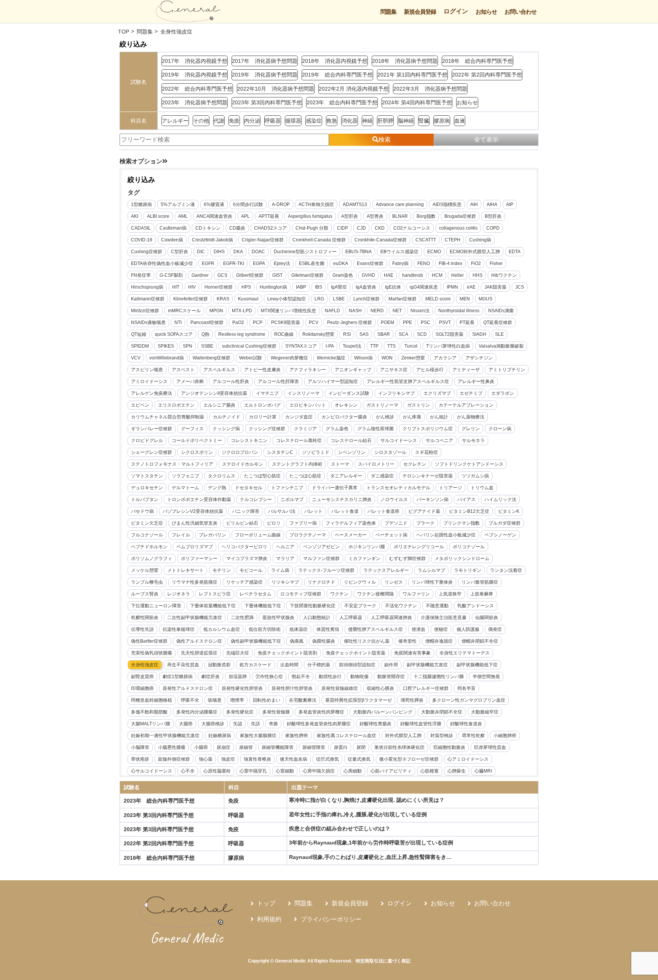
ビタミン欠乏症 (147, 523)
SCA (403, 334)
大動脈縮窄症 (484, 712)
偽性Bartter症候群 (149, 641)
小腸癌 (201, 747)
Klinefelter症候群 (190, 299)
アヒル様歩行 (430, 369)
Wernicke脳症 (331, 358)
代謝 (219, 121)
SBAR (383, 334)
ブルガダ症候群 (505, 523)
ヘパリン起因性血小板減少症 (446, 535)
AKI (134, 216)
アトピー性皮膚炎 (262, 369)
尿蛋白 (341, 747)
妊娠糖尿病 (219, 735)
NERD (377, 310)
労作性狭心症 (269, 676)
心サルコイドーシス (151, 771)
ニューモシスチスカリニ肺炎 (342, 499)
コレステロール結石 (351, 440)
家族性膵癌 (296, 735)
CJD (361, 228)
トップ (266, 903)
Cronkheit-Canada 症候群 (319, 240)
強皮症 (228, 759)
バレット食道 (345, 511)
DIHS (219, 251)
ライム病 (280, 570)
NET (397, 310)
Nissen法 (420, 310)
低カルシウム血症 (221, 629)
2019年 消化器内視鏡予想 (194, 75)
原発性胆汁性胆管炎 (292, 688)
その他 (201, 121)
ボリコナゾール (469, 546)
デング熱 (217, 487)
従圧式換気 (327, 759)
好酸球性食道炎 (466, 723)
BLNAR (400, 216)
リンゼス (394, 582)
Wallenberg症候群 (211, 358)
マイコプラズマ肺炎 (246, 558)
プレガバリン (212, 535)
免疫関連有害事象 (412, 653)
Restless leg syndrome (241, 334)
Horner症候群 (218, 287)
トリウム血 (482, 487)
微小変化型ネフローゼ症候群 (409, 759)
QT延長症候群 (497, 322)
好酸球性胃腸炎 (375, 723)
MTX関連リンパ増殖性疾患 (288, 310)
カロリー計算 (262, 417)
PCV (313, 322)
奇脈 (273, 723)
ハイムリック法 (500, 499)
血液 (459, 121)
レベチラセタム (256, 594)
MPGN (216, 310)
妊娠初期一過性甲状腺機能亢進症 (165, 735)
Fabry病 (400, 263)
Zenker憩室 (413, 358)
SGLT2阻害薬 (449, 334)
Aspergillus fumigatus (310, 216)
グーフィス (192, 428)
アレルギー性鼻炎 (476, 381)
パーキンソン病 (433, 499)
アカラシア (445, 358)
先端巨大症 (237, 653)
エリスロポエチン (176, 405)
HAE (388, 275)
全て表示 (486, 139)
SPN (187, 346)
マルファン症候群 (321, 558)
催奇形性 (407, 641)
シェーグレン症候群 (151, 452)
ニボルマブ (292, 499)
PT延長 (467, 322)
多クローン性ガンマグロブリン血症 (468, 700)
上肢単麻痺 (481, 594)
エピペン (140, 405)
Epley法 (282, 263)
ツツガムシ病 (475, 476)
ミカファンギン (364, 558)
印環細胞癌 (142, 688)
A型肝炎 (349, 216)
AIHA (492, 204)
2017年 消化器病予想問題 (264, 61)
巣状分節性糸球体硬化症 (399, 747)
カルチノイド (226, 417)
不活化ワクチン (401, 605)
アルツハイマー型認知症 (333, 381)
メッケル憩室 (144, 570)
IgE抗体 (393, 287)
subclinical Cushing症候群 (249, 346)
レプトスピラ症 (215, 594)
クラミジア (305, 428)
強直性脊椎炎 (257, 759)
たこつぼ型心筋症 (262, 476)
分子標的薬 (318, 664)
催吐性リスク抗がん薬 (367, 641)
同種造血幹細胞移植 (151, 700)
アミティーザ (466, 369)
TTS (391, 346)
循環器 (293, 121)
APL (245, 216)
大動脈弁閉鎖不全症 (441, 712)
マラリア (285, 558)
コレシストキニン (249, 440)
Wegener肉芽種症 (289, 358)
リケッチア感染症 (244, 582)
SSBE (207, 346)
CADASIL (141, 228)
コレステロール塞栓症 (299, 440)
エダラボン (502, 393)
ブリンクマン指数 (461, 523)
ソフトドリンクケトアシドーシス (469, 464)
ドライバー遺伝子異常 (335, 487)
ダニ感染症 (382, 476)
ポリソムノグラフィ (151, 558)
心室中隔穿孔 (253, 771)
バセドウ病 (142, 511)
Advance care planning (400, 204)
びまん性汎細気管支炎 (194, 523)
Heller (457, 275)
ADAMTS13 (355, 204)
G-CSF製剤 (171, 275)
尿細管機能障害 (278, 747)
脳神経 (406, 121)
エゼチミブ (471, 393)
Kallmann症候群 (147, 299)
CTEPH (452, 240)
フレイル (181, 535)
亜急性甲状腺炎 (278, 617)
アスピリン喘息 (147, 369)
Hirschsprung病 (147, 287)
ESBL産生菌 (311, 263)
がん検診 (385, 417)
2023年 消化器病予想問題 (194, 102)
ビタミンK (508, 511)
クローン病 (500, 428)
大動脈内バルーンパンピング (382, 712)
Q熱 (205, 334)
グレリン (471, 428)
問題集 (388, 11)
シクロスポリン (197, 452)
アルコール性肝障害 (278, 381)
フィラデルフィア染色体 (351, 523)
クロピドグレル (147, 440)
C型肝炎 (179, 251)
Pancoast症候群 (207, 322)
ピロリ (274, 523)
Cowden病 (172, 240)
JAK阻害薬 (495, 287)
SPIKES (166, 346)
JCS (519, 287)
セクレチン (414, 464)
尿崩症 (223, 747)
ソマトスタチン (147, 476)
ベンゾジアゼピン (321, 546)
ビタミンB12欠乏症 (469, 511)
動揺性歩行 (330, 676)
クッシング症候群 (267, 428)
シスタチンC (280, 452)
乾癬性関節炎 (144, 617)
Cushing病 (480, 240)
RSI (347, 334)
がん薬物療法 (470, 417)
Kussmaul (248, 299)
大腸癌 (186, 723)
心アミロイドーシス (468, 759)
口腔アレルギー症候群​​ (426, 688)
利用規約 (269, 919)
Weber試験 (250, 358)
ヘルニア (285, 546)
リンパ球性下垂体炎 (432, 582)
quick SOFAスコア (174, 334)
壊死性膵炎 (412, 700)
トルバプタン (144, 499)
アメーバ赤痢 (190, 381)
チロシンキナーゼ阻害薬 (427, 476)
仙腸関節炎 (486, 617)
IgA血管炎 (366, 287)
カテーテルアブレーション (466, 405)
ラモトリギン (467, 570)
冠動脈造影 (219, 664)
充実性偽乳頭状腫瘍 (151, 653)
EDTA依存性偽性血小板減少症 (162, 263)
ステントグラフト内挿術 (297, 464)
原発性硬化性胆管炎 (242, 688)
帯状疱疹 (140, 759)
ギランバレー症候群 (151, 428)
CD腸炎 (237, 228)
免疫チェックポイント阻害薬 (355, 653)
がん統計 (439, 417)
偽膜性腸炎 (323, 641)
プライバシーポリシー (330, 919)
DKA (238, 251)
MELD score (438, 299)
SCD (422, 334)
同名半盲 (466, 688)
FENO (423, 263)
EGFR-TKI (233, 263)
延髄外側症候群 (174, 759)
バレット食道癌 (383, 511)
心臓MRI (483, 771)
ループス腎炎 (144, 594)
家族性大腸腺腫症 (258, 735)
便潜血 (418, 629)
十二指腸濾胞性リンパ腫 (439, 676)
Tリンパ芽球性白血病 (448, 346)
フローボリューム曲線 (258, 535)
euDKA (340, 263)
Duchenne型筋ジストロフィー (305, 251)
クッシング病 (226, 428)
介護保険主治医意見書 (443, 617)
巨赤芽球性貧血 (490, 747)
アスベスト (183, 369)
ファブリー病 (303, 523)
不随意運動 (437, 605)
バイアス (466, 499)
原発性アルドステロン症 (188, 688)
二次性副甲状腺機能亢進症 (194, 617)
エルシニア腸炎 (219, 405)
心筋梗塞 (429, 771)
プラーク (425, 523)
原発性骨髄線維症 (339, 688)
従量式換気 (359, 759)
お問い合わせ (521, 11)
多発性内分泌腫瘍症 (196, 712)
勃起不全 (301, 676)
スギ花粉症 (426, 452)
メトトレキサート (185, 570)
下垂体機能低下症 (262, 605)
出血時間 (289, 664)
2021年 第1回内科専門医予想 (412, 75)
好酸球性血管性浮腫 (420, 723)
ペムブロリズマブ (194, 546)
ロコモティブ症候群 (300, 594)
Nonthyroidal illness (458, 310)
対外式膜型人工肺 (403, 735)
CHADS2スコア (270, 228)
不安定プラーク (360, 605)
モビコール (251, 570)
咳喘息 (215, 700)
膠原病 (442, 121)
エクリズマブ (437, 393)
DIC (201, 251)
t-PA (330, 346)
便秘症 (441, 629)
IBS (318, 287)
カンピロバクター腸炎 (344, 417)
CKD (380, 228)
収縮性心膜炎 (380, 688)
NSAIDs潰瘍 (501, 310)
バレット (313, 511)
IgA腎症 (339, 287)
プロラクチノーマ (307, 535)
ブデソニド (396, 523)
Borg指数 (426, 216)
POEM (387, 322)
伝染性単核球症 (179, 629)
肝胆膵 (385, 121)
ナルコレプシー (256, 499)
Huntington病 (273, 287)
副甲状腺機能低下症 (477, 664)
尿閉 (361, 747)
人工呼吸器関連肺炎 (391, 617)
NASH (355, 310)
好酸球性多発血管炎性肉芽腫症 (319, 723)
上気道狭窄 (450, 594)
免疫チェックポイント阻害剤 (287, 653)
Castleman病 (173, 228)
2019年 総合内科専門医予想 (337, 75)
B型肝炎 (493, 216)
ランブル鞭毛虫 (147, 582)
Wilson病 (363, 358)
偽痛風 (296, 641)
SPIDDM (140, 346)
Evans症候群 (370, 263)
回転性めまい (266, 700)
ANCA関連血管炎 (214, 216)
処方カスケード (256, 664)
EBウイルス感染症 (399, 251)
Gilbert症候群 (250, 275)
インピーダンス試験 (348, 393)
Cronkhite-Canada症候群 (381, 240)
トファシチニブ (287, 487)
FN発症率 (141, 275)
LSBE (339, 299)
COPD (493, 228)
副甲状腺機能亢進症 (427, 664)
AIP (509, 204)
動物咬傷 (359, 676)
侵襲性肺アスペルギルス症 (375, 629)
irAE (471, 287)
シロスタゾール (390, 452)
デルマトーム (185, 487)
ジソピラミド (315, 452)
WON (387, 358)
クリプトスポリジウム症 (427, 428)
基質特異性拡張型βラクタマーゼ (358, 700)
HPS (246, 287)
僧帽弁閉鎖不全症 (480, 641)
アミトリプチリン (507, 369)
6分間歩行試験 (248, 204)
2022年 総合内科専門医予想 (197, 89)
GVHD (368, 275)
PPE (407, 322)
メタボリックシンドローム (461, 558)
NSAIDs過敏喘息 (148, 322)
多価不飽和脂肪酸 (149, 712)
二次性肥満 (242, 617)
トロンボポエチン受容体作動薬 (199, 499)
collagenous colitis (458, 228)
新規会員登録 (420, 11)
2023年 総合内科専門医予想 (342, 102)
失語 (255, 723)
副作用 (391, 664)
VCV (136, 358)
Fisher (496, 263)
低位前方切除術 (265, 629)
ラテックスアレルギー (386, 570)
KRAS (223, 299)
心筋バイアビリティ (391, 771)
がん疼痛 (412, 417)
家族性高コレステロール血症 (346, 735)
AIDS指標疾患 (447, 204)
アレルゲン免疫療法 (151, 393)
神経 (367, 121)
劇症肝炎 (210, 676)
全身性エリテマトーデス (464, 653)
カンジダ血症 (299, 417)
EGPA (259, 263)
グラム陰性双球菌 (375, 428)
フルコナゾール (147, 535)
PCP (257, 322)
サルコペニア (439, 440)
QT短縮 (138, 334)
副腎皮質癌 (142, 676)
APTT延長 (269, 216)
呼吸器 (273, 121)
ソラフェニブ (185, 476)
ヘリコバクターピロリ (244, 546)
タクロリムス (221, 476)
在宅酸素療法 (302, 700)
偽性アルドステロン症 (199, 641)
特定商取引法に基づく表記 (383, 961)
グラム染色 (337, 428)
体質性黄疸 (327, 629)
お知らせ (486, 11)
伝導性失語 (142, 629)
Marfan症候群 (402, 299)
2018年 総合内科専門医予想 (477, 61)
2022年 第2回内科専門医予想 (487, 75)
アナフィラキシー (307, 369)
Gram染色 (342, 275)
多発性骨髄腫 (276, 712)
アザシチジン (479, 358)
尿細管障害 (313, 747)
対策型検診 (441, 735)
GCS (222, 275)
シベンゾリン (352, 452)
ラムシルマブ (431, 570)
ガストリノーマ (382, 405)
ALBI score (158, 216)
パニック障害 (245, 511)
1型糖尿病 (141, 204)
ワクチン (339, 594)
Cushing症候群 (146, 251)
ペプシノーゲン (500, 535)
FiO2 (476, 263)
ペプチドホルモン (149, 546)
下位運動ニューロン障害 (156, 605)
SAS (364, 334)
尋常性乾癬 (473, 735)
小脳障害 (140, 747)
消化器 (350, 121)
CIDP (342, 228)
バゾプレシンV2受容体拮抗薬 (193, 511)
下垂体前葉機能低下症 (213, 605)
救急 (331, 121)
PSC (425, 322)
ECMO (434, 251)
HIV (192, 287)
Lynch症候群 (366, 299)
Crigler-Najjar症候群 (263, 240)
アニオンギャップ (353, 369)
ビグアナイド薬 (424, 511)
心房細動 (352, 771)
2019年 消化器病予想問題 (264, 75)
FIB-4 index (450, 263)
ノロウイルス (394, 499)
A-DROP (281, 204)
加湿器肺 (237, 676)
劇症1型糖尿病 (178, 676)
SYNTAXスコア (301, 346)
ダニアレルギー (346, 476)
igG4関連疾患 (424, 287)
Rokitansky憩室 (318, 334)
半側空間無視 (486, 676)
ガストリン (418, 405)
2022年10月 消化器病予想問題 (275, 89)
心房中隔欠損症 (319, 771)
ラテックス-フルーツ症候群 (326, 570)
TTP (374, 346)
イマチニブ (267, 393)
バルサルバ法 (281, 511)
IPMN (452, 287)
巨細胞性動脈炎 (449, 747)
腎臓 (423, 121)
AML (183, 216)
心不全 (188, 771)
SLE (499, 334)
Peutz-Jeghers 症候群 (349, 322)
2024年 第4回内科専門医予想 (417, 102)
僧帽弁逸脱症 (439, 641)
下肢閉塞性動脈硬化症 (312, 605)
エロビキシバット (307, 405)
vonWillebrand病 (166, 358)
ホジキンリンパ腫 (366, 546)
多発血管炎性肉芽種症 (321, 712)
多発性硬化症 (240, 712)
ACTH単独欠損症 (316, 204)
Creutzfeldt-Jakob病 (212, 240)
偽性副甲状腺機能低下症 (256, 641)
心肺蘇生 (456, 771)
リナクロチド (321, 582)
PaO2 (238, 322)
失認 (237, 723)
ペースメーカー (351, 535)
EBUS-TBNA (358, 251)
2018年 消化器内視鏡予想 (334, 61)
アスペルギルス (219, 369)
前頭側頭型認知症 (357, 664)
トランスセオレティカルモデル (398, 487)
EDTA (515, 251)
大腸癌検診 (212, 723)
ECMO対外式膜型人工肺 (475, 251)
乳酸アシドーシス (475, 605)
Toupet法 (352, 346)
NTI (178, 322)
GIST (277, 275)
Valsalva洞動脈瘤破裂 (501, 346)
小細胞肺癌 (505, 735)
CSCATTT (425, 240)
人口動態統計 (317, 617)
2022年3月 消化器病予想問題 (430, 89)
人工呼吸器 (350, 617)
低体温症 (298, 629)
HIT (175, 287)
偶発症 (495, 629)
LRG (319, 299)
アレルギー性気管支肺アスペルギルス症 (408, 381)
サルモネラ (473, 440)
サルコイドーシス (398, 440)
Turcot (410, 346)
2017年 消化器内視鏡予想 (194, 61)
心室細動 (285, 771)
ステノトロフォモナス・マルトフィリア (172, 464)
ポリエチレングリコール (419, 546)
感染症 (314, 121)
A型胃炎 (375, 216)
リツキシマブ (285, 582)
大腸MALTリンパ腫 (150, 723)
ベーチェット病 (391, 535)
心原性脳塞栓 (217, 771)
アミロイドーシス (149, 381)
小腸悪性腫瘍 (171, 747)
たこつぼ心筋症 (305, 476)
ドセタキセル (248, 487)
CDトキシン (207, 228)
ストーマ (340, 464)
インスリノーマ (303, 393)
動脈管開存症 (391, 676)
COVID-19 (141, 240)
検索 (385, 139)
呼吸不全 (190, 700)
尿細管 (246, 747)
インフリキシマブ (396, 393)
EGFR (208, 263)
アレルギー (175, 121)
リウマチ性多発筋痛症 (194, 582)
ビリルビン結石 (242, 523)
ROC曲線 (284, 334)
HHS (477, 275)
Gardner (200, 275)
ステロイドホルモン (242, 464)
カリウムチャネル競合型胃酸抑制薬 (167, 417)
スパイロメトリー (376, 464)
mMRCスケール (184, 310)
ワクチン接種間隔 (375, 594)
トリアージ (450, 487)
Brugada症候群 (460, 216)
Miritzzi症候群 (145, 310)
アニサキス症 (393, 369)
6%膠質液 (214, 204)
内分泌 (252, 121)
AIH (474, 204)
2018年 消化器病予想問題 (405, 61)
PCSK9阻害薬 (285, 322)
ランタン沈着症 (506, 570)
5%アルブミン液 (178, 204)
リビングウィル (360, 582)
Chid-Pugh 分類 (311, 228)
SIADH (479, 334)
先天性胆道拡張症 (199, 653)
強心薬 (205, 759)
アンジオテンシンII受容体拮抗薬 (214, 393)
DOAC (258, 251)
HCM (437, 275)
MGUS (485, 299)
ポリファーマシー (199, 558)
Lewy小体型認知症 (286, 299)
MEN (465, 299)
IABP (301, 287)
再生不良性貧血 (183, 664)
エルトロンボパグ (262, 405)
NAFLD (332, 310)
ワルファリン (416, 594)
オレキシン (346, 405)
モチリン (221, 570)
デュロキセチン (147, 487)
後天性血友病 (293, 759)
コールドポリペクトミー (197, 440)
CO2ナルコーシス (411, 228)
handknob (412, 275)
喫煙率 (237, 700)
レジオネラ (178, 594)
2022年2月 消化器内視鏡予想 (354, 89)
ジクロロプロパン (240, 452)
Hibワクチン (504, 275)
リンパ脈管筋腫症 (480, 582)
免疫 (234, 121)
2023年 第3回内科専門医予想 (267, 102)
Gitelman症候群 (307, 275)
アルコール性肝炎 (230, 381)
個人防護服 (468, 629)
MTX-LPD (242, 310)
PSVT (445, 322)
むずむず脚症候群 (407, 558)
